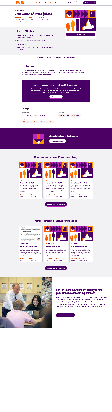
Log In (79, 2)
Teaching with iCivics (44, 2)
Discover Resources (31, 2)
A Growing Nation (19, 22)
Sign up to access (81, 34)
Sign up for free (56, 96)
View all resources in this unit (56, 204)
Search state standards (57, 141)
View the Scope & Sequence (65, 315)
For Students (71, 2)
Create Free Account (90, 2)
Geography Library (19, 19)
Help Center (55, 2)
